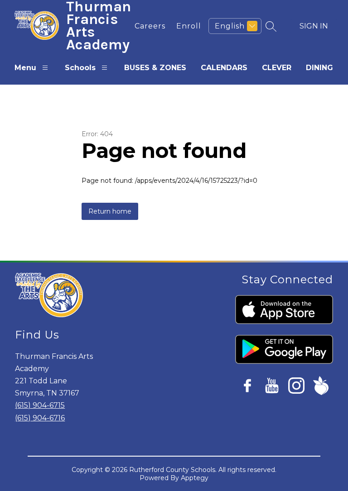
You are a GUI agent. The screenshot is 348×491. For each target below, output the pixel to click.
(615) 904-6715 (40, 405)
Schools (80, 67)
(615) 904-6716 (40, 418)
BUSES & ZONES (155, 67)
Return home (109, 211)
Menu (25, 67)
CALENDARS (224, 67)
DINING (319, 67)
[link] (150, 26)
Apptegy (194, 478)
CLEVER (276, 67)
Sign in (314, 26)
